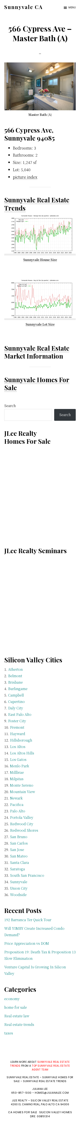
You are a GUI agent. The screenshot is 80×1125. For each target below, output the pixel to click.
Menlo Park (19, 765)
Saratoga (17, 868)
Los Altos (17, 746)
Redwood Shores (24, 830)
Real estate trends (19, 1024)
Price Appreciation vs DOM (26, 943)
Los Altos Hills (22, 753)
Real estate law (16, 1015)
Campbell (16, 695)
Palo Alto (17, 811)
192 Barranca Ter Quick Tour (27, 919)
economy (12, 998)
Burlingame (18, 688)
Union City (19, 888)
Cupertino (16, 701)
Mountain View (22, 791)
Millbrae (17, 772)
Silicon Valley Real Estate (49, 1100)
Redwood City (21, 823)
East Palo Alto (19, 714)
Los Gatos (18, 759)
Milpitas (16, 778)
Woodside (18, 894)
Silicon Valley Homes (55, 1112)
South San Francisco (27, 875)
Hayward (17, 733)
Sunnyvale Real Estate (36, 348)
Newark (16, 798)
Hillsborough (21, 740)
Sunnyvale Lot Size (40, 324)
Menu (72, 7)
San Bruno (18, 836)
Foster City (17, 720)
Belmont (15, 675)
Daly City (15, 708)
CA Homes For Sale (22, 1112)
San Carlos (19, 843)
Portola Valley (21, 817)
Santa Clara (19, 862)
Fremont (17, 727)
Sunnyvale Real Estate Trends (36, 203)
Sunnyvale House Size (40, 259)
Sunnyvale (18, 881)
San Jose (17, 849)
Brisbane (15, 682)
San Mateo (19, 856)
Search (10, 405)
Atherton (15, 669)
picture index (25, 177)
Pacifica (16, 804)
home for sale (15, 1007)
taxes (8, 1033)
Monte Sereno (21, 785)
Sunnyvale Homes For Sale (36, 383)
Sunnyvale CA (23, 6)
